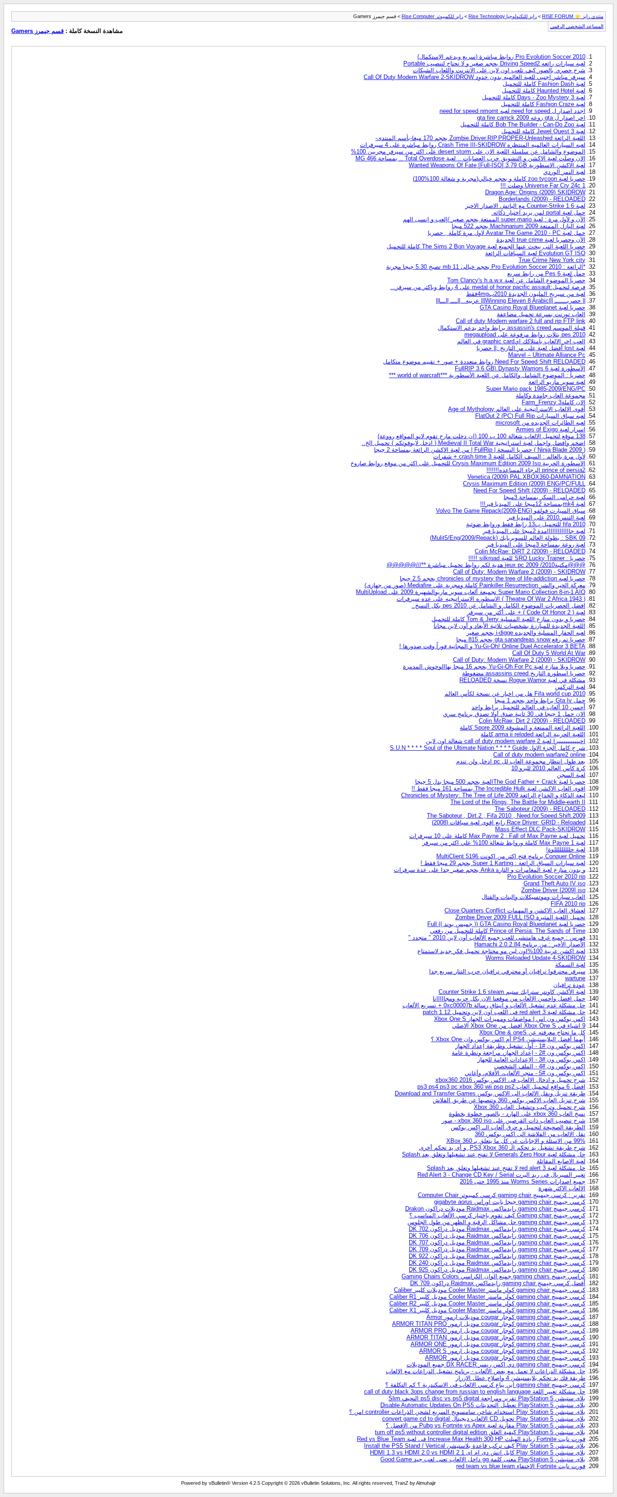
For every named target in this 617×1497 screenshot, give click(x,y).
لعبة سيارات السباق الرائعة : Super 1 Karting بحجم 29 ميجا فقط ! (503, 863)
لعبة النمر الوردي (564, 171)
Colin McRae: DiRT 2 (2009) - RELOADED (530, 551)
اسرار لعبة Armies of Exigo (550, 429)
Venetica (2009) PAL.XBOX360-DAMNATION (526, 476)
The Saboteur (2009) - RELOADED (540, 808)
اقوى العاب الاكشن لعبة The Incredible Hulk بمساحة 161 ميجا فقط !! (498, 788)
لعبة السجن (571, 775)
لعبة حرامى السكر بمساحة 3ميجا (544, 497)
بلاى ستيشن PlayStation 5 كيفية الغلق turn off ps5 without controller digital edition (480, 1432)
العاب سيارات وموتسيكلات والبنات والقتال (533, 897)
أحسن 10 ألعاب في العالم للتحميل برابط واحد (528, 707)
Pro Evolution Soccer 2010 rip (546, 876)
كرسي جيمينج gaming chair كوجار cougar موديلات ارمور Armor (505, 1317)
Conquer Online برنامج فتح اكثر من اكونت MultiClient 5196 (510, 856)
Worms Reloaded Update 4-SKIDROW (535, 957)
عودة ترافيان (569, 985)
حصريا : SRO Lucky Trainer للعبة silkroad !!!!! (526, 558)
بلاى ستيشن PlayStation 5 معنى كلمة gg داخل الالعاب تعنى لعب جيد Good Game (482, 1459)
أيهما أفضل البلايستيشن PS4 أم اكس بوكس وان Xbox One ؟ (508, 1039)
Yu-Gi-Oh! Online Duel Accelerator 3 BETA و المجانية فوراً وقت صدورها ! (492, 646)
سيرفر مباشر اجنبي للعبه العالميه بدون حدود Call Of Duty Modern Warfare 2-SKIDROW (474, 77)
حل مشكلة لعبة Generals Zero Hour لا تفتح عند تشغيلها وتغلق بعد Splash (493, 1154)
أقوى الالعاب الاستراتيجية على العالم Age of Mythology (516, 409)
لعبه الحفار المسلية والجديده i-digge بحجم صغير (526, 632)
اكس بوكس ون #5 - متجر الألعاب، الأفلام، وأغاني (525, 1073)
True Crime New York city (552, 260)
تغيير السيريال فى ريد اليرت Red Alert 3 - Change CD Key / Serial (501, 1174)
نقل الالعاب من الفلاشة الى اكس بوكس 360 (530, 1134)
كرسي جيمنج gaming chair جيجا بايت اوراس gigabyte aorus (509, 1201)
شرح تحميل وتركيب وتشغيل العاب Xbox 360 (529, 1107)
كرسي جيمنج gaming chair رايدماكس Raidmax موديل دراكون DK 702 (497, 1229)
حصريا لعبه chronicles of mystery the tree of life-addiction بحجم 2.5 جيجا (492, 578)
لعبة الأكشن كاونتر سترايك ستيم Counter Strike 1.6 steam (512, 991)
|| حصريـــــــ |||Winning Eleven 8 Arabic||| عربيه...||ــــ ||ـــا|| (510, 300)
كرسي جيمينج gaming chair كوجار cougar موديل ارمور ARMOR (505, 1357)
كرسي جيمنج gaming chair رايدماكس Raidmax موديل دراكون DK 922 (497, 1256)
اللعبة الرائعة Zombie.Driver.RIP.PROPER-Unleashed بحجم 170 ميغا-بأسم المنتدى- (480, 138)
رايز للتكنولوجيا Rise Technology (502, 16)
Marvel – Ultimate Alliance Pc (546, 354)
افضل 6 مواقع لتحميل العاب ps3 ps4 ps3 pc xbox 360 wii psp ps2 (501, 1086)
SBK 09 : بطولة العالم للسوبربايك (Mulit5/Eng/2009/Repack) (507, 537)
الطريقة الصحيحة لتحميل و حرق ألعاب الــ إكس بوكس (518, 1127)
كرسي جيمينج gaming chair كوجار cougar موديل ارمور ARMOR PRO (498, 1330)
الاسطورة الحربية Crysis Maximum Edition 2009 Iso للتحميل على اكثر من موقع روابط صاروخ (468, 463)
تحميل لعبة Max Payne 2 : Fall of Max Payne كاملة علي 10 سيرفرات (497, 836)
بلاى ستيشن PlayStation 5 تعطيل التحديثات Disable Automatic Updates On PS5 (482, 1405)
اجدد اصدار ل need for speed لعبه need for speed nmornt (512, 111)
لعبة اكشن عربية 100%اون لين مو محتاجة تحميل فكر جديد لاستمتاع (501, 951)
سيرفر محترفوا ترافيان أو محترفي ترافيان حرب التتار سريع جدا (507, 971)
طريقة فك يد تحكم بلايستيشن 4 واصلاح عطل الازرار (520, 1378)
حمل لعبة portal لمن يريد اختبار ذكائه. (538, 212)
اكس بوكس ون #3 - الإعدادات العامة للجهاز (531, 1059)
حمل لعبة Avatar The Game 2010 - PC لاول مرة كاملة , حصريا (506, 232)
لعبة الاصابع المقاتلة (561, 1161)
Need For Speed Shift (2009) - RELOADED (529, 490)
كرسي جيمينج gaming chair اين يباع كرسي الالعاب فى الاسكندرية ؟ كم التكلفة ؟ (485, 1384)
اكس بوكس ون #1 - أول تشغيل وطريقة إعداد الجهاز (520, 1046)
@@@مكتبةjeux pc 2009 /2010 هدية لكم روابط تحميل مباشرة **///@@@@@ (486, 564)
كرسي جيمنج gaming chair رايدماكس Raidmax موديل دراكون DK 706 (497, 1235)
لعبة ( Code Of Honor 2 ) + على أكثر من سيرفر (526, 612)
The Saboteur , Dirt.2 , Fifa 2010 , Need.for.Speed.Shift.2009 (506, 815)
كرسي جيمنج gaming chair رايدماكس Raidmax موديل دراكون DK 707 (497, 1242)
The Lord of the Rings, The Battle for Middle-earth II (517, 802)
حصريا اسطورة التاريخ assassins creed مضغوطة (523, 673)
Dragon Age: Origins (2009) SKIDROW (535, 192)
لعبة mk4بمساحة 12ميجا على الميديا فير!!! (532, 504)
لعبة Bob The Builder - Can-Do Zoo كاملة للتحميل (522, 124)
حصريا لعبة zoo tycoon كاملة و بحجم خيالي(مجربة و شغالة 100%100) (499, 178)
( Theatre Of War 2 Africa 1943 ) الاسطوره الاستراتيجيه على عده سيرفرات (491, 598)
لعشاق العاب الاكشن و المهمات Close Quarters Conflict (514, 910)
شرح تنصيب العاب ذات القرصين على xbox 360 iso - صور (513, 1120)
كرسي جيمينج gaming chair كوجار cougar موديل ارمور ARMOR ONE (498, 1344)
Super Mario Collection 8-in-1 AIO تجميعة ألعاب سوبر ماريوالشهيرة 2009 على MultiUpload (470, 592)
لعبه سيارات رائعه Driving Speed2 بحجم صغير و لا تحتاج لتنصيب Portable (494, 63)
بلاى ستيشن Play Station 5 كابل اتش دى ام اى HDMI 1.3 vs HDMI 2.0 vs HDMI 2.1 (477, 1452)
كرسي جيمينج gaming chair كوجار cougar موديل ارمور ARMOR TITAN (496, 1337)
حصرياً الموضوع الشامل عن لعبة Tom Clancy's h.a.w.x (516, 280)
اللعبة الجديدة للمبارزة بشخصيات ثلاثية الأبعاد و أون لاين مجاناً (509, 625)
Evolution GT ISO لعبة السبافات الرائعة (535, 253)
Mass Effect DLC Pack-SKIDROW (540, 829)
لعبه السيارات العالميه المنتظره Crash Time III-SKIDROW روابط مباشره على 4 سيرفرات (472, 144)
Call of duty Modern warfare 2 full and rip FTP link (520, 321)
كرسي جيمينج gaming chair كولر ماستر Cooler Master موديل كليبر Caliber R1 (487, 1296)
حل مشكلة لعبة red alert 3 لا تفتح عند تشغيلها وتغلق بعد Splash (506, 1168)
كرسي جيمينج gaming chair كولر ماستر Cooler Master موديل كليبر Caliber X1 (487, 1310)
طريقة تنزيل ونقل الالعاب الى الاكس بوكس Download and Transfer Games (490, 1093)
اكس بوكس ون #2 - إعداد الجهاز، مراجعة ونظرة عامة (518, 1052)
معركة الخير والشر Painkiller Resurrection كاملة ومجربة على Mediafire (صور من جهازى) (475, 585)
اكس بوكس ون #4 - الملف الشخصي (539, 1066)
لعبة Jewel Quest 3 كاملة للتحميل (543, 131)
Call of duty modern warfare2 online (539, 754)
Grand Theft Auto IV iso (554, 883)
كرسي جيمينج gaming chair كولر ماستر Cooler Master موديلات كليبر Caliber (489, 1289)
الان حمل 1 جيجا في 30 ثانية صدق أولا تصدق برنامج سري (514, 714)
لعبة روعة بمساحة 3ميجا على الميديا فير (535, 544)
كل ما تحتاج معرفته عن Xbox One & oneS (532, 1032)
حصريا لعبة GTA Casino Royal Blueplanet (532, 307)
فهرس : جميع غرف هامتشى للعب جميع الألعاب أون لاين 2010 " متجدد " (496, 937)
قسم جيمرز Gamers (37, 31)
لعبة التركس (570, 686)
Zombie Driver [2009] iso (553, 890)
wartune (575, 978)
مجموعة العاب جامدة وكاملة (550, 395)
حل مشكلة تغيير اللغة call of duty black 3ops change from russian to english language (474, 1391)
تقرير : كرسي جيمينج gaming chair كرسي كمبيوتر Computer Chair (501, 1195)
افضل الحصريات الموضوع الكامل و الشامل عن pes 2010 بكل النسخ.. (498, 605)
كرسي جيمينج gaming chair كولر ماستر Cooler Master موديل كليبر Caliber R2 (487, 1303)
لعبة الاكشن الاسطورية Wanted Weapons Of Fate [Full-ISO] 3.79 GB (497, 165)
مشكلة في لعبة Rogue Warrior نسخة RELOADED (522, 680)
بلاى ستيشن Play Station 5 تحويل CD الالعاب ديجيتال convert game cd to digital (483, 1418)
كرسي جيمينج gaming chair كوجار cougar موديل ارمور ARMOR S (502, 1350)
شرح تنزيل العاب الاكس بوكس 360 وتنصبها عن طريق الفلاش (509, 1100)
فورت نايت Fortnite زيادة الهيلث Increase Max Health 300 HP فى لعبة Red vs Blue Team (471, 1439)
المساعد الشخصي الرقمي (576, 26)
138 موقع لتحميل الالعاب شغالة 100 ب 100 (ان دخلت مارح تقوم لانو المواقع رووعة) (481, 436)
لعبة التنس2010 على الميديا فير (546, 517)
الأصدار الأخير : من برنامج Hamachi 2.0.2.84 (529, 944)
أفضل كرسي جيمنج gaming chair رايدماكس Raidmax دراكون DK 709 (497, 1283)
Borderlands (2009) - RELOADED (542, 199)
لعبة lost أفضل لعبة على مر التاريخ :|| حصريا (531, 348)
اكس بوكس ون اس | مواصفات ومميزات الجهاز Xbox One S (509, 1018)
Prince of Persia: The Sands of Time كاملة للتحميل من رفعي (507, 930)
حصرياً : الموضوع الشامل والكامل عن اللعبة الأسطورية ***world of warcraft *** (487, 375)
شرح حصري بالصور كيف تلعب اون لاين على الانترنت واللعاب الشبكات (499, 70)
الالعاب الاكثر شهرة (561, 1188)
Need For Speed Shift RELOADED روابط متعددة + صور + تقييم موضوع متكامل (484, 361)
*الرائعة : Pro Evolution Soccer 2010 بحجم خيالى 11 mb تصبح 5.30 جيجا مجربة (485, 266)
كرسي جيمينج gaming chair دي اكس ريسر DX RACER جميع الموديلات (496, 1364)
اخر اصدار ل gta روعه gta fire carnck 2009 (531, 117)
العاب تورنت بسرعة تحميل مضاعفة (541, 314)
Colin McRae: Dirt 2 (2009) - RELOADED (532, 720)
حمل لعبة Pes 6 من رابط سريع (546, 273)
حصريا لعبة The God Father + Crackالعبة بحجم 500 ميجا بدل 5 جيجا (500, 781)
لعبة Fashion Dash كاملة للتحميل (544, 83)
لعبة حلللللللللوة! (565, 849)
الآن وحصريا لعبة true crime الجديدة (540, 239)
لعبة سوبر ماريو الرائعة (556, 382)
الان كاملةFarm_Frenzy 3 (553, 402)
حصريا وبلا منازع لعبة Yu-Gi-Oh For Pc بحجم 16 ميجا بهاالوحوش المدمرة (494, 666)
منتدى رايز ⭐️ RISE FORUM (572, 16)
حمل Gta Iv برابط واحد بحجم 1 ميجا (540, 700)
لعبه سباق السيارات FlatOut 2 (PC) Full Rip (530, 415)
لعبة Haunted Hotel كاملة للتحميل (543, 90)
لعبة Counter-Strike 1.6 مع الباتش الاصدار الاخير (525, 205)
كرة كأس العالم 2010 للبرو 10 (548, 768)
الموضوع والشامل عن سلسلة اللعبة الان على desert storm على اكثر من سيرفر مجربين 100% (468, 151)
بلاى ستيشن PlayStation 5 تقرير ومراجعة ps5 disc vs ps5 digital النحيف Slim (486, 1398)
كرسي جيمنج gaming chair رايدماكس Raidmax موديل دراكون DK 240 (497, 1262)
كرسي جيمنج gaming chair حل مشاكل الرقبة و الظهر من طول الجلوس (496, 1222)
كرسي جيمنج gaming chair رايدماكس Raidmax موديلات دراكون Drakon (495, 1208)
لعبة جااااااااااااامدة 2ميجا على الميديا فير (534, 531)
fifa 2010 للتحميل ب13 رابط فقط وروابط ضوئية (525, 524)
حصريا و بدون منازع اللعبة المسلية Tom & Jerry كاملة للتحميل (508, 619)
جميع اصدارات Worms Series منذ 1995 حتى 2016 (522, 1181)
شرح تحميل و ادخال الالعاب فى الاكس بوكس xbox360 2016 (510, 1079)
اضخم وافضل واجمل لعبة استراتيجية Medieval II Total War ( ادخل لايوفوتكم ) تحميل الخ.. (473, 443)
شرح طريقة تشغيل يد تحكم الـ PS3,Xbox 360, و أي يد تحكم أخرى (502, 1147)
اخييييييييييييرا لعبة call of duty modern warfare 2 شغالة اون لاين (505, 741)
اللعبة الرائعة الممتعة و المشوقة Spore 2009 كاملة (522, 727)
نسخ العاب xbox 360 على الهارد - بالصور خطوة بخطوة (517, 1113)
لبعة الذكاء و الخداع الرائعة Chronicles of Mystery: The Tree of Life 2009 (493, 795)
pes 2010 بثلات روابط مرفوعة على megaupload (524, 334)
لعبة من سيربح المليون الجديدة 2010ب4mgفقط (525, 293)
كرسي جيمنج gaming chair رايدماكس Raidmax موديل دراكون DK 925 (497, 1269)
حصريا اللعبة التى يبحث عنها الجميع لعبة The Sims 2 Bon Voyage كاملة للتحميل (486, 246)
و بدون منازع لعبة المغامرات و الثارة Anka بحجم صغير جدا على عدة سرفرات (489, 869)
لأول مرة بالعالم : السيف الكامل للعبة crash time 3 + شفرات (509, 456)
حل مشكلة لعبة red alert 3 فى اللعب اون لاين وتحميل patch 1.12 (504, 1012)
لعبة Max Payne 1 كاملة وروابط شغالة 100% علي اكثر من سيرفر (503, 842)
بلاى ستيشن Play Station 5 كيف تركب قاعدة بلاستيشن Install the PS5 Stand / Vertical (474, 1445)
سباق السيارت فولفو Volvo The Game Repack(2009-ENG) (510, 510)
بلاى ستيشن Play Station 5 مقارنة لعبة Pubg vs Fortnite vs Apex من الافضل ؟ (485, 1425)
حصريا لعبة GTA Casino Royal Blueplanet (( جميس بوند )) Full (506, 924)
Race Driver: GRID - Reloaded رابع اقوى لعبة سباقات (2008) (508, 822)
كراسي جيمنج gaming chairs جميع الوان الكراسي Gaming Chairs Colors (493, 1276)
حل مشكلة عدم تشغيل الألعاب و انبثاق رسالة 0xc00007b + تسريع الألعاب (493, 1005)
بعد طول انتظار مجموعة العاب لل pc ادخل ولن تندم (520, 761)
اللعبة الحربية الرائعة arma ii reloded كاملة (533, 734)
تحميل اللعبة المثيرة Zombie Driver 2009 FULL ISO (520, 917)
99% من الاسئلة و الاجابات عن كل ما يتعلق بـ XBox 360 (515, 1140)
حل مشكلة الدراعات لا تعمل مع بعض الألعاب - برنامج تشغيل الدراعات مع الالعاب (485, 1371)
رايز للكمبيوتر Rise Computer (432, 16)
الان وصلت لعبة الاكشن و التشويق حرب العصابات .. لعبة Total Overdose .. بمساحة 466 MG (470, 158)
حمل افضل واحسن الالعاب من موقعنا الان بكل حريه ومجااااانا (509, 998)
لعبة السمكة (570, 964)
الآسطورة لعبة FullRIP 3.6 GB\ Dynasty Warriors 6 (520, 368)
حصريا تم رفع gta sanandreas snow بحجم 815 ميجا (520, 639)
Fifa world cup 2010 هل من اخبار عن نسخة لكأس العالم (514, 693)
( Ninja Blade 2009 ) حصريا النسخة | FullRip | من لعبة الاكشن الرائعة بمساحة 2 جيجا (479, 449)
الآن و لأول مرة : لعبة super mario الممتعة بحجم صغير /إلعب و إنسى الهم (494, 219)
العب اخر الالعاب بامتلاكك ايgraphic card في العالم (521, 341)
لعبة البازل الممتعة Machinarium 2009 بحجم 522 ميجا (518, 226)
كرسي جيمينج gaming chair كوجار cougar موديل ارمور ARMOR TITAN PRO (488, 1323)
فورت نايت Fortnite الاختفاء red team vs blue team (520, 1466)
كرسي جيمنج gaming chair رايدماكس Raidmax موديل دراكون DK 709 (497, 1249)
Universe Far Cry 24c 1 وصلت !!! (542, 185)
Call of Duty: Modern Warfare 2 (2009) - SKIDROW (519, 571)
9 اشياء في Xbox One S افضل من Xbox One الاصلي (518, 1025)
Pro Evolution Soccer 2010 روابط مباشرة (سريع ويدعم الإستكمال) (501, 56)
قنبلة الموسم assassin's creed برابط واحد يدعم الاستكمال (511, 327)
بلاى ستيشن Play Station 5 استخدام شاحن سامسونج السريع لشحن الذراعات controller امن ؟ (467, 1411)
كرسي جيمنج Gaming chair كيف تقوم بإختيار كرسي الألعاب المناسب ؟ (497, 1215)
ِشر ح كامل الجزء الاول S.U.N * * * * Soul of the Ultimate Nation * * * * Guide (487, 747)
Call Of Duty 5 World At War (548, 653)
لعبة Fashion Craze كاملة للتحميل (543, 104)
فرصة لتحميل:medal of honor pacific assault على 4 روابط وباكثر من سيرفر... (487, 287)
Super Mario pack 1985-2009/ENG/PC (535, 388)
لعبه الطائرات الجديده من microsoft (540, 422)
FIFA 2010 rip (568, 903)
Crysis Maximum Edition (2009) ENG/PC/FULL (524, 483)
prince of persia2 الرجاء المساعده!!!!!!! (535, 470)
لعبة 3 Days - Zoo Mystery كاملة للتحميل (533, 97)
